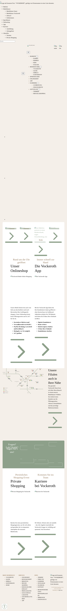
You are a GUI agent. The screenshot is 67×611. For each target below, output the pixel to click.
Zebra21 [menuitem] (9, 15)
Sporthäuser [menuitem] (6, 20)
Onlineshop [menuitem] (6, 22)
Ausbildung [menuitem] (10, 29)
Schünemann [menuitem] (10, 18)
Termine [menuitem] (9, 35)
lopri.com (60, 590)
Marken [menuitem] (5, 7)
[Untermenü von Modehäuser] (40, 67)
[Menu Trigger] (0, 1)
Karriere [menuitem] (5, 26)
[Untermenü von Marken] (37, 56)
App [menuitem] (4, 24)
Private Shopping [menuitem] (12, 37)
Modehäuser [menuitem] (6, 9)
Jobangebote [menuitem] (10, 31)
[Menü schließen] (28, 52)
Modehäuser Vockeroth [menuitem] (13, 13)
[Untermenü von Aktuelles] (39, 89)
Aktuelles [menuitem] (6, 33)
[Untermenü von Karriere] (38, 83)
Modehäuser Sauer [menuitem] (12, 11)
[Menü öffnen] (23, 73)
